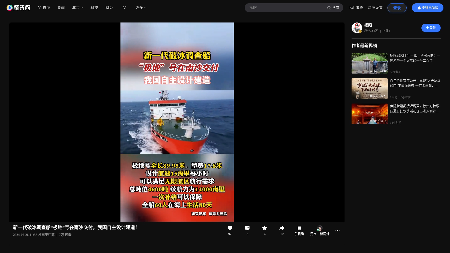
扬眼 (368, 25)
